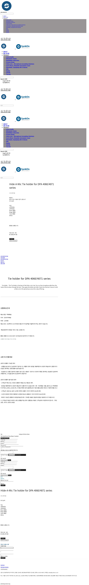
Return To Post (4, 475)
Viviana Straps (9, 23)
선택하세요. (12, 207)
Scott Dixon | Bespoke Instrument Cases (14, 26)
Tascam (7, 32)
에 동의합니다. (9, 450)
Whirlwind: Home (9, 21)
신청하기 (3, 557)
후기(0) (2, 260)
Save (9, 460)
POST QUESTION (5, 438)
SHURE (7, 31)
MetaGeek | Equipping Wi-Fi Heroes (13, 27)
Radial (7, 29)
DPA (7, 28)
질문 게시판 (5, 17)
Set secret (3, 458)
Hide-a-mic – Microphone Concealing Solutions (15, 24)
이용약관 (3, 565)
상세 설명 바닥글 (4, 259)
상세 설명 (3, 257)
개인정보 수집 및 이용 (6, 450)
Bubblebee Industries (10, 22)
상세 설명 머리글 (4, 256)
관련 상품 (3, 263)
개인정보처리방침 (4, 567)
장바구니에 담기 (4, 540)
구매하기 (3, 485)
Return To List (4, 460)
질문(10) (2, 262)
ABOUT (4, 16)
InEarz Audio (8, 19)
